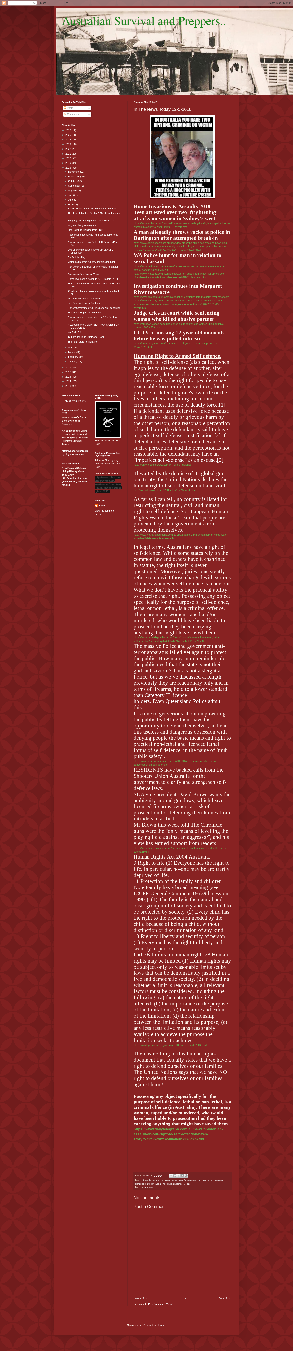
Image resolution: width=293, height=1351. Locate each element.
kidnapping (140, 1184)
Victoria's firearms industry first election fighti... (92, 262)
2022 (68, 149)
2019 (68, 163)
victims (187, 1184)
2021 (68, 153)
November (74, 176)
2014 (68, 381)
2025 (68, 135)
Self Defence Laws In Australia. (84, 303)
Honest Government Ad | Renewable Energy (92, 208)
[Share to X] (179, 1176)
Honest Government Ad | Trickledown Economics (94, 308)
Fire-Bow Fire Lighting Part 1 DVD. (86, 230)
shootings (178, 1184)
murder (150, 1184)
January (73, 361)
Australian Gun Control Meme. (84, 274)
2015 (68, 376)
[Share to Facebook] (182, 1176)
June (71, 199)
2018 (68, 167)
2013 (68, 386)
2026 (68, 130)
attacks (156, 1180)
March (72, 352)
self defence (166, 1184)
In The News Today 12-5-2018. (84, 298)
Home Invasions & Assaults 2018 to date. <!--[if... (94, 279)
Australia (148, 1187)
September (74, 185)
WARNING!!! (74, 332)
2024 (68, 139)
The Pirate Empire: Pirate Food (84, 312)
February (73, 357)
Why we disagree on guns (82, 225)
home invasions (215, 1180)
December (74, 171)
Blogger (161, 1325)
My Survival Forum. (75, 400)
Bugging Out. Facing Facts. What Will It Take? (92, 220)
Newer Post (141, 1298)
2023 (68, 144)
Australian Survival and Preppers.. (144, 20)
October (72, 181)
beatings (166, 1180)
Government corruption (195, 1180)
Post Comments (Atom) (160, 1304)
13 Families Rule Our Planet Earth (86, 337)
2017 (68, 367)
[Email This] (171, 1176)
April (71, 347)
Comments (72, 114)
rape (157, 1184)
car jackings (177, 1180)
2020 (68, 158)
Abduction (147, 1180)
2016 (68, 372)
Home (183, 1298)
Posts (69, 108)
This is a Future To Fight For (83, 341)
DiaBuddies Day (77, 257)
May (70, 204)
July (70, 195)
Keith (102, 505)
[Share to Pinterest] (186, 1176)
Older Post (224, 1298)
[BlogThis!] (175, 1176)
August (72, 190)
